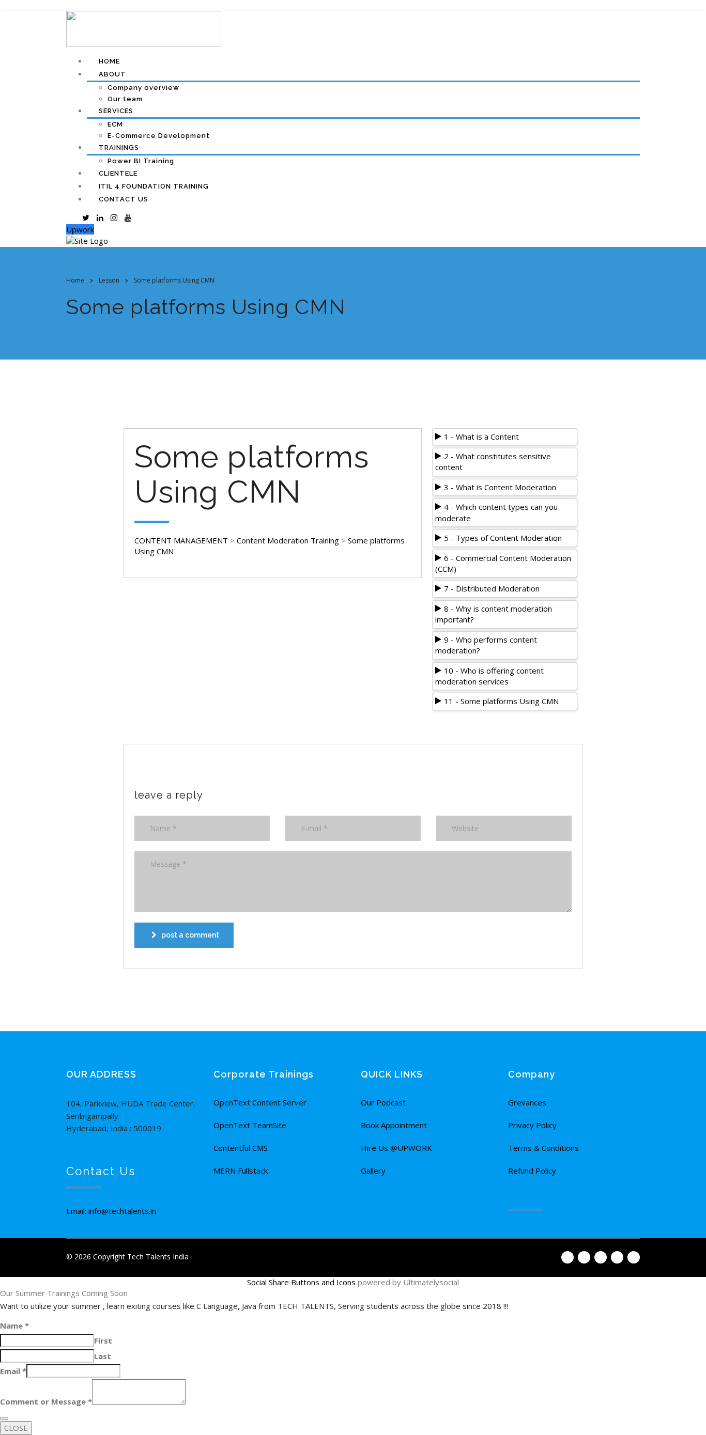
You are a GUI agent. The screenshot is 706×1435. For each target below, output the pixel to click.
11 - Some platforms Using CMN (501, 701)
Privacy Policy (532, 1125)
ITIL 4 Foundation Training (154, 186)
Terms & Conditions (543, 1148)
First (103, 1340)
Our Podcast (383, 1102)
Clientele (118, 173)
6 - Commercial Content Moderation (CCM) (503, 563)
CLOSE (16, 1428)
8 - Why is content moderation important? (493, 614)
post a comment (190, 935)
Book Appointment (394, 1125)
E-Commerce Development (159, 135)
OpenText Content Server (259, 1102)
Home (109, 61)
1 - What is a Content (481, 436)
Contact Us (123, 199)
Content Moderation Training (288, 540)
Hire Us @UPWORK (396, 1148)
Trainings (119, 147)
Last (102, 1356)
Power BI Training (141, 161)
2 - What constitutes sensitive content (493, 461)
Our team (125, 99)
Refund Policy (532, 1170)
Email (13, 1371)
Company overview (143, 87)
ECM (115, 124)
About (112, 74)
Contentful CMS (240, 1148)
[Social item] (72, 217)
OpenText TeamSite (249, 1125)
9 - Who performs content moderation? (486, 645)
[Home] (87, 240)
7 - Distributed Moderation (492, 588)
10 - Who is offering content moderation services (489, 676)
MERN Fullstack (240, 1170)
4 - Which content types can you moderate (496, 512)
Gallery (373, 1170)
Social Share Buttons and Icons (301, 1282)
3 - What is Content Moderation (500, 487)
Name (14, 1325)
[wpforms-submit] (4, 1418)
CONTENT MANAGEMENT (181, 540)
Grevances (527, 1102)
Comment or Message (46, 1401)
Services (116, 111)
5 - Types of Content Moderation (503, 538)
